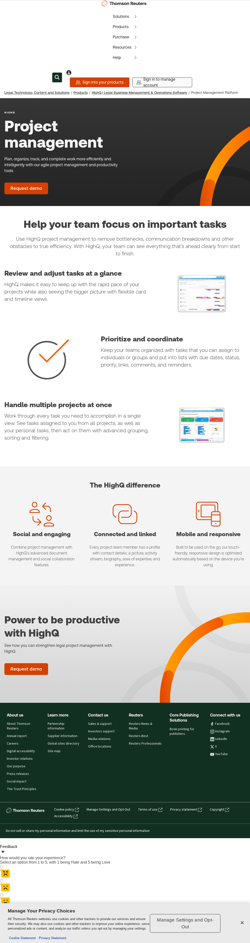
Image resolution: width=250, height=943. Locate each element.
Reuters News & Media (140, 726)
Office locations (99, 746)
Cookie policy (64, 809)
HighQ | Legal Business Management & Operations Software (139, 93)
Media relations (99, 739)
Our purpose (16, 766)
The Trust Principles (21, 789)
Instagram (222, 731)
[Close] (242, 922)
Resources (122, 47)
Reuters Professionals (145, 743)
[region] (125, 923)
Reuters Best (138, 736)
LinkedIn (221, 739)
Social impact (16, 781)
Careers (13, 743)
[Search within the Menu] (57, 77)
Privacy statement (183, 809)
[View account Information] (69, 72)
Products (121, 26)
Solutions (121, 16)
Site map (54, 751)
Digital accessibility (21, 751)
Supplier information (62, 736)
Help (117, 57)
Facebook (222, 724)
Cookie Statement (22, 938)
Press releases (18, 774)
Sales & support (100, 724)
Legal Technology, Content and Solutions (36, 93)
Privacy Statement (51, 938)
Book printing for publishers (182, 731)
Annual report (17, 736)
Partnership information (56, 726)
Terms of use (147, 809)
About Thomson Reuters (18, 726)
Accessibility (63, 816)
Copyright (217, 809)
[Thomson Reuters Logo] (125, 3)
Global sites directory (63, 743)
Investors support (101, 731)
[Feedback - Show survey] (3, 852)
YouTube (221, 754)
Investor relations (20, 759)
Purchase (121, 37)
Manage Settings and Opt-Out (108, 809)
